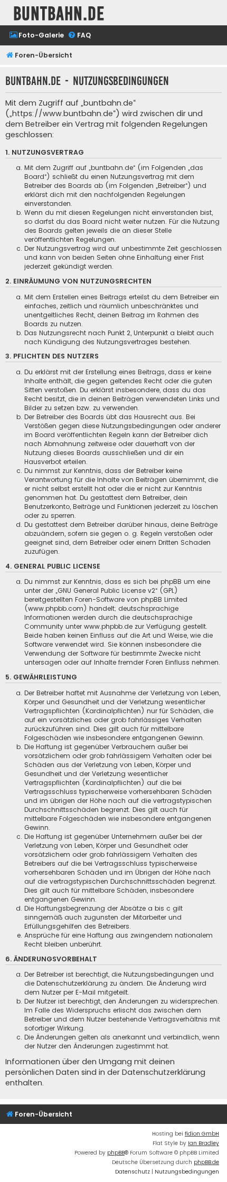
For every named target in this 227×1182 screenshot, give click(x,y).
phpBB (116, 1153)
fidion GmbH (202, 1134)
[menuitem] (36, 36)
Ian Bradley (203, 1143)
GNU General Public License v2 (106, 590)
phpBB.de (206, 1162)
